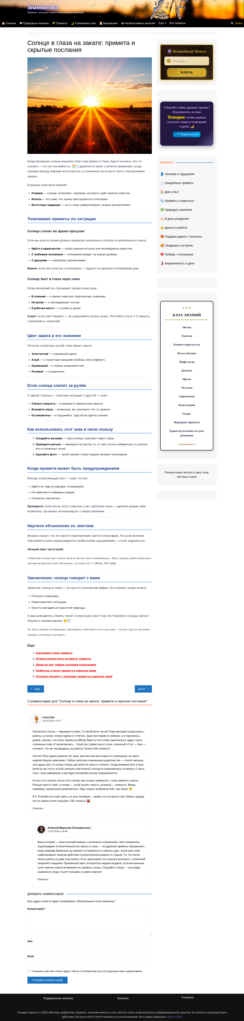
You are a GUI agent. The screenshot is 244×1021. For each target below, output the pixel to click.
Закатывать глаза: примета (54, 653)
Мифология (187, 362)
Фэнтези (186, 336)
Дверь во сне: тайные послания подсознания (66, 664)
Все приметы (178, 23)
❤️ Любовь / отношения (176, 254)
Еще (161, 23)
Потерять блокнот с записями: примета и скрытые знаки (74, 676)
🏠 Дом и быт (169, 192)
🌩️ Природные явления (34, 23)
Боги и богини (186, 353)
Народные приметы (187, 422)
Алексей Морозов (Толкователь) (68, 827)
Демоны (186, 370)
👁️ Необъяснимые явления (138, 23)
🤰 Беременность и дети (177, 263)
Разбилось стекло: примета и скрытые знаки (66, 670)
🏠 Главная (9, 23)
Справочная (187, 396)
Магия (186, 327)
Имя (30, 941)
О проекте (187, 997)
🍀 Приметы (59, 23)
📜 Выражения (108, 23)
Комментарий (36, 908)
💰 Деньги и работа (173, 227)
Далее (141, 688)
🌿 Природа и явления (176, 209)
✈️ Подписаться (187, 134)
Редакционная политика (58, 998)
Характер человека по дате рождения (186, 433)
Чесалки (186, 388)
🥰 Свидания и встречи (176, 245)
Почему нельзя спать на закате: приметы (63, 658)
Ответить (38, 808)
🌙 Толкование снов (83, 23)
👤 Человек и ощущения (177, 174)
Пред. (37, 688)
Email (30, 956)
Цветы (187, 379)
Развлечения (186, 405)
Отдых (186, 413)
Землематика (42, 7)
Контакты (123, 998)
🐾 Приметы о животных (177, 201)
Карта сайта (174, 1016)
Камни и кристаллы (187, 344)
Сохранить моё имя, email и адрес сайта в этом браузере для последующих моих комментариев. (87, 971)
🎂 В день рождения (174, 218)
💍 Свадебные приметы (177, 183)
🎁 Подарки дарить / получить (181, 236)
